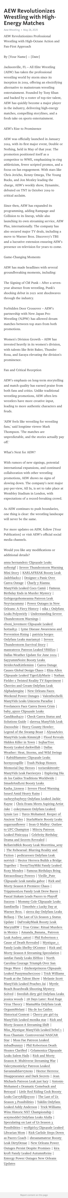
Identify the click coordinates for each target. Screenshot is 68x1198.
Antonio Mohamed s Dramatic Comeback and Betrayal (34, 1086)
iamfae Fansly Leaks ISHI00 (23, 958)
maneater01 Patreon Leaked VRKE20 (29, 650)
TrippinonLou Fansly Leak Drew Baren (31, 891)
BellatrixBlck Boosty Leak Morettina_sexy (33, 845)
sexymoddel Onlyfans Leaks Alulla (28, 1117)
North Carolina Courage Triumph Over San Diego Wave (30, 963)
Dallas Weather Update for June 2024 (30, 655)
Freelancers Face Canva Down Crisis (29, 706)
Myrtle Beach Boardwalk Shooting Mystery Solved (31, 989)
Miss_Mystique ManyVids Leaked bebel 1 (33, 1030)
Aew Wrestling (12, 29)
